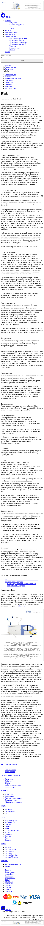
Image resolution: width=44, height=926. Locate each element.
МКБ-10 (12, 50)
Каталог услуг (10, 34)
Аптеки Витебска (11, 855)
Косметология (10, 822)
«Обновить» (21, 606)
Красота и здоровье (16, 24)
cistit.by (7, 880)
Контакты (4, 861)
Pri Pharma (9, 876)
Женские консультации (13, 802)
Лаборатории (10, 772)
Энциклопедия (10, 36)
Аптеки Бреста (10, 853)
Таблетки (8, 781)
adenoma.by (9, 882)
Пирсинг (8, 840)
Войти (7, 52)
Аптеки (8, 30)
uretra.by (8, 887)
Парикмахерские (11, 820)
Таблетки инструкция (13, 785)
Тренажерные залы (12, 830)
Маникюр (8, 834)
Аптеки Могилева (11, 857)
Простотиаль (10, 872)
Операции (9, 80)
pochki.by (8, 885)
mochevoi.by (9, 884)
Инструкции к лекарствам (19, 38)
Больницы (9, 794)
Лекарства (9, 69)
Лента (11, 28)
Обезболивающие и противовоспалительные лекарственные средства (21, 581)
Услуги (3, 806)
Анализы (8, 768)
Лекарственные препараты (10, 775)
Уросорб (8, 870)
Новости (8, 21)
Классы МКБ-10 (11, 88)
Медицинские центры (9, 764)
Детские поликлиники (13, 798)
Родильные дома (11, 800)
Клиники (4, 790)
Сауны (7, 826)
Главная (8, 65)
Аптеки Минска (11, 849)
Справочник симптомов (18, 42)
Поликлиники (10, 796)
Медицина (13, 23)
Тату (7, 838)
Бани (7, 828)
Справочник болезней (17, 40)
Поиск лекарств (11, 32)
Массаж (8, 824)
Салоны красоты (11, 811)
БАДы (7, 783)
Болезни (8, 77)
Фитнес (8, 832)
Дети (11, 26)
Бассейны (8, 809)
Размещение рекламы (13, 864)
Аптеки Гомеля (10, 851)
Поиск (22, 60)
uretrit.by (8, 889)
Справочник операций (17, 44)
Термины (12, 46)
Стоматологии (10, 770)
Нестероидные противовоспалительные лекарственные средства (21, 585)
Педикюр (8, 836)
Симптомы (9, 82)
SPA (6, 813)
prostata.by (8, 891)
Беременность (14, 48)
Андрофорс (9, 874)
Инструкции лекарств (13, 78)
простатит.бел (10, 878)
